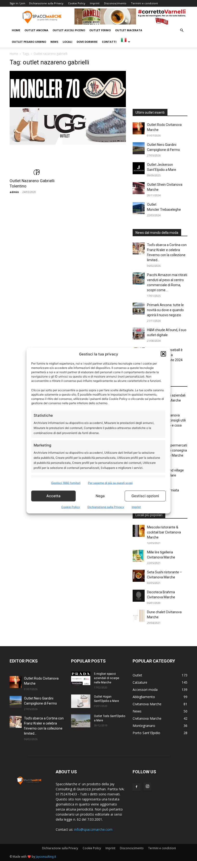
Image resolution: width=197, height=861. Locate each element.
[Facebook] (136, 787)
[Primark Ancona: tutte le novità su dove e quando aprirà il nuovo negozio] (139, 309)
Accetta (53, 496)
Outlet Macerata (128, 30)
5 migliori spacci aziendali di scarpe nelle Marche (106, 678)
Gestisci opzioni (145, 496)
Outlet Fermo (100, 30)
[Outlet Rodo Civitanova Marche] (139, 128)
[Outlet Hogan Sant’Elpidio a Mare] (80, 701)
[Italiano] (125, 41)
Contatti (109, 41)
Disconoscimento (115, 3)
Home (16, 30)
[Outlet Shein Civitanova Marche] (139, 188)
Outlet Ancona (36, 30)
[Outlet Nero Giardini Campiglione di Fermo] (139, 148)
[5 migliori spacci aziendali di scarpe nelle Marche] (80, 678)
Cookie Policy (70, 506)
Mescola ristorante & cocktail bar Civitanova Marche (164, 532)
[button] (163, 354)
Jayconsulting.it (46, 857)
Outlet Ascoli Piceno (69, 30)
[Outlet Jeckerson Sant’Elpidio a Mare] (139, 168)
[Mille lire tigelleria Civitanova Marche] (139, 556)
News (54, 41)
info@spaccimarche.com (93, 829)
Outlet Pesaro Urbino (29, 41)
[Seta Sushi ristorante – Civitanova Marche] (139, 576)
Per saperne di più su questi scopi (110, 482)
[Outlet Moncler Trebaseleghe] (139, 208)
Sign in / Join (17, 3)
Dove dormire (87, 41)
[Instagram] (147, 786)
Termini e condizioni (144, 3)
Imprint (136, 506)
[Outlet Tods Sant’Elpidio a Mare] (80, 720)
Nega (100, 496)
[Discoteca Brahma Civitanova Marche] (139, 596)
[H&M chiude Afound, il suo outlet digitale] (139, 334)
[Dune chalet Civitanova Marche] (139, 616)
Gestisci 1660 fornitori (65, 482)
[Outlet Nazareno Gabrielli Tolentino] (37, 161)
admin (14, 192)
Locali (67, 41)
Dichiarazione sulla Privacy (105, 506)
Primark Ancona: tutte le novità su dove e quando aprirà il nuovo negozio (165, 310)
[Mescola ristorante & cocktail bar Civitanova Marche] (139, 531)
